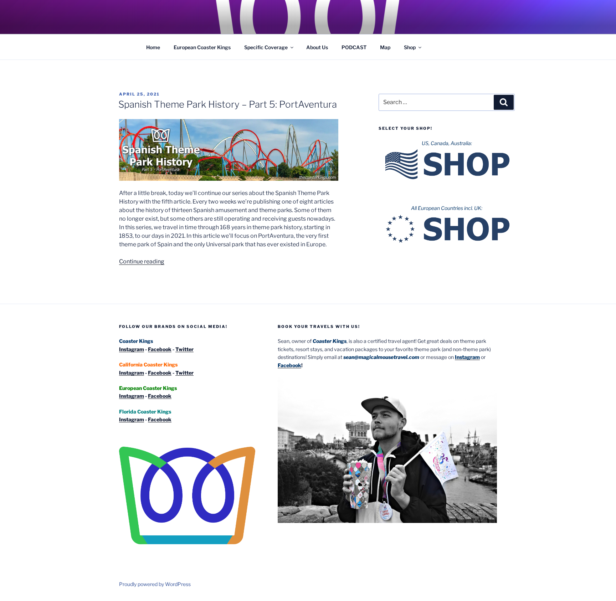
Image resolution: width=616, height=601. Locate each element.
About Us (317, 47)
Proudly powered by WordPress (155, 584)
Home (153, 47)
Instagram (131, 349)
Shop (410, 47)
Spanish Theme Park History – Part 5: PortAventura (227, 104)
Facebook (159, 349)
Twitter (184, 349)
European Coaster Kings (202, 47)
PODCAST (354, 47)
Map (385, 47)
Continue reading (141, 261)
